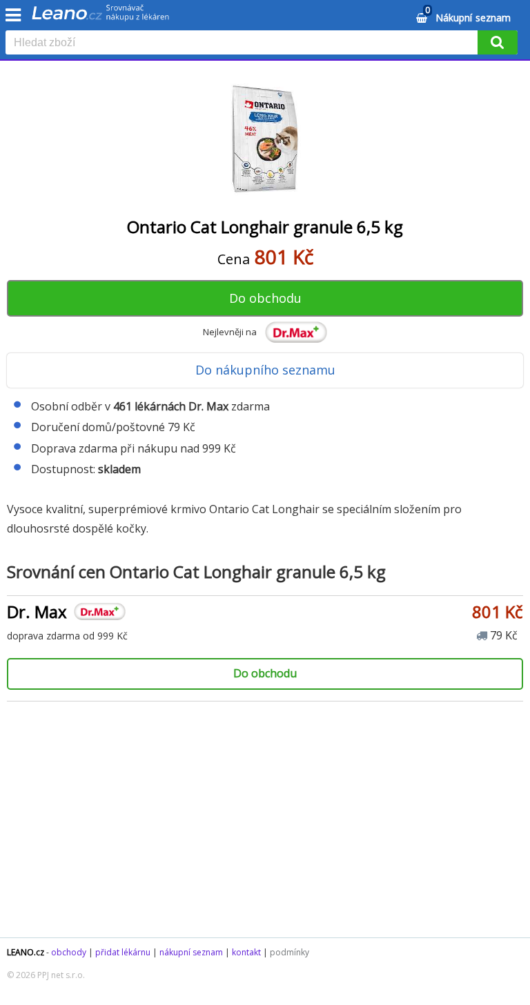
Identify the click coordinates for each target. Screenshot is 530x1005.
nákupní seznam (191, 952)
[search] (244, 43)
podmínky (289, 952)
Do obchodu (265, 298)
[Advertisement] (265, 827)
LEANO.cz (25, 952)
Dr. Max (37, 611)
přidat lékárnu (122, 952)
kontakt (246, 952)
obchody (68, 952)
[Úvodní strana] (101, 17)
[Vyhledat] (498, 42)
